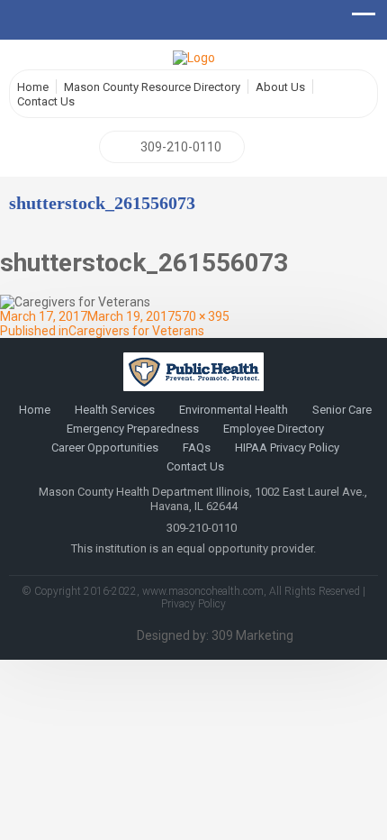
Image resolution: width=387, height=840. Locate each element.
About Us (280, 87)
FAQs (197, 447)
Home (33, 87)
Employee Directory (273, 428)
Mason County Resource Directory (152, 87)
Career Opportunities (104, 447)
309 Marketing (252, 635)
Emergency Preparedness (133, 428)
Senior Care (342, 409)
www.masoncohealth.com (203, 591)
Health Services (115, 409)
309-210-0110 (180, 147)
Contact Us (46, 101)
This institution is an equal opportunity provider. (193, 548)
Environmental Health (233, 409)
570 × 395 (202, 316)
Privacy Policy (193, 604)
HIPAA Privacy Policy (287, 447)
